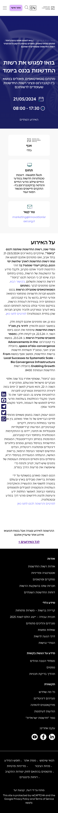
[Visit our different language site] (33, 7)
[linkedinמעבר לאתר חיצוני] (52, 737)
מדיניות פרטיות (16, 766)
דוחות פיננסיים (28, 777)
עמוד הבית (50, 40)
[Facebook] (4, 400)
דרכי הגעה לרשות (44, 636)
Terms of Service (44, 798)
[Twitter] (4, 413)
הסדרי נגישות (47, 643)
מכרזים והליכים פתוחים (40, 623)
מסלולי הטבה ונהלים (42, 661)
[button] (26, 8)
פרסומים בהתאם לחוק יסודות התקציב (28, 771)
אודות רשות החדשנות (41, 566)
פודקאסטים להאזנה (42, 705)
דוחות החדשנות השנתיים (39, 592)
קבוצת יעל (19, 790)
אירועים (38, 40)
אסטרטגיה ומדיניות (43, 573)
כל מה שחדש (47, 692)
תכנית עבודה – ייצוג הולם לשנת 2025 (32, 617)
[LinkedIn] (4, 394)
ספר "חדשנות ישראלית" (40, 718)
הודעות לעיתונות (44, 711)
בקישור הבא (17, 281)
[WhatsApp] (4, 419)
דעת (28, 790)
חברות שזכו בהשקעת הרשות (37, 586)
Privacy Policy (21, 798)
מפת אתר (30, 760)
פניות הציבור (42, 766)
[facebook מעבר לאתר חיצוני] (43, 737)
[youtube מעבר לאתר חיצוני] (35, 737)
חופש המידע (12, 760)
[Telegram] (4, 406)
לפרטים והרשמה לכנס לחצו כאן (36, 503)
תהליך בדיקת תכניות (42, 674)
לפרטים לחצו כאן (16, 313)
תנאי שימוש (47, 760)
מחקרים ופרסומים (44, 579)
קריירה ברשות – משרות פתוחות (35, 610)
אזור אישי (16, 7)
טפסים (51, 667)
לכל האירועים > (29, 542)
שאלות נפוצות (46, 630)
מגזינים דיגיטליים (44, 698)
